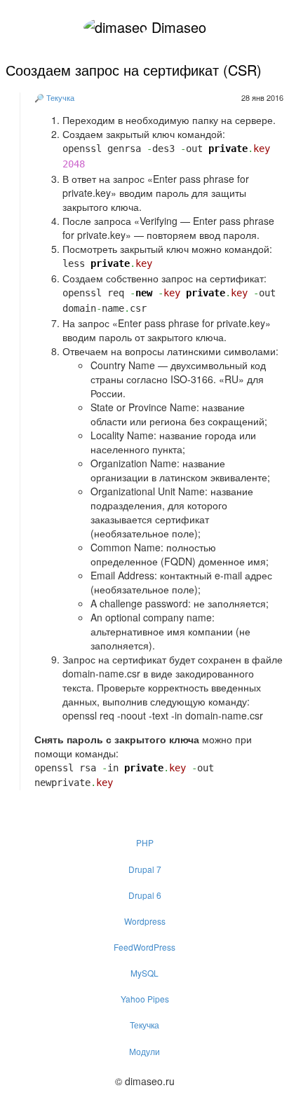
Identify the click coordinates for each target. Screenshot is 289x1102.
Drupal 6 (144, 895)
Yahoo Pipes (145, 999)
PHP (145, 842)
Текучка (60, 97)
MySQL (144, 973)
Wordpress (145, 921)
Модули (144, 1051)
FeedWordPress (144, 947)
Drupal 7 (144, 869)
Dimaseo (176, 27)
